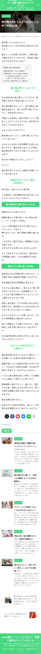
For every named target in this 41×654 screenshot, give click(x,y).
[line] (29, 416)
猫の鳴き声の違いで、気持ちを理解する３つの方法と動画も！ (25, 478)
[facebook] (12, 416)
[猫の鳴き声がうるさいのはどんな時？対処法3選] (23, 416)
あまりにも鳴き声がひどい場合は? (16, 81)
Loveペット (7, 424)
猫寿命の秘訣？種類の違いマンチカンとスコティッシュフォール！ (25, 446)
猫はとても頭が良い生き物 (16, 78)
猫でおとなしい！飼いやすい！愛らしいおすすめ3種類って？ (25, 568)
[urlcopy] (34, 416)
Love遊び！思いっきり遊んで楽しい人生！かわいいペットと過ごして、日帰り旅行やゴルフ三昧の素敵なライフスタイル (20, 644)
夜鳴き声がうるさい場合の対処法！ (16, 73)
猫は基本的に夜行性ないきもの (18, 76)
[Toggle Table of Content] (26, 68)
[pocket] (18, 416)
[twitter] (7, 416)
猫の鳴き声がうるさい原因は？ (15, 71)
